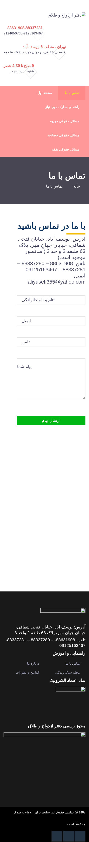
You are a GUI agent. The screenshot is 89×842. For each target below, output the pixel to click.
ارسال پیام (51, 420)
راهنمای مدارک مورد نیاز (62, 107)
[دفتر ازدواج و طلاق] (66, 15)
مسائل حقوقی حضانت (63, 135)
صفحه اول (44, 93)
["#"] (80, 836)
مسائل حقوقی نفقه (65, 149)
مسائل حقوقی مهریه (64, 121)
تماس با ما (72, 93)
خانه (76, 186)
